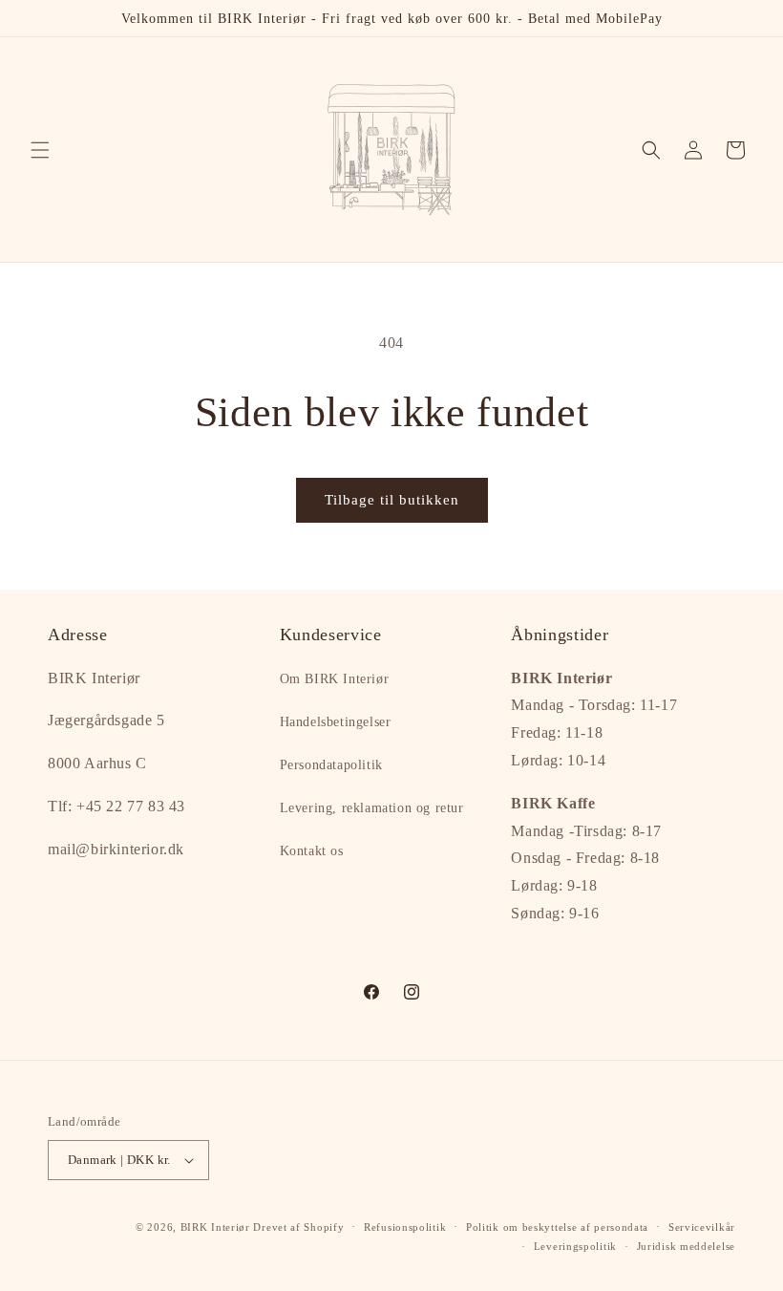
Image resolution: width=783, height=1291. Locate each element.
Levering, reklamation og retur (372, 808)
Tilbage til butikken (392, 499)
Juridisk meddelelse (686, 1246)
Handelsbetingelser (336, 722)
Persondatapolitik (331, 765)
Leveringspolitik (575, 1246)
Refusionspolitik (405, 1227)
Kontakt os (312, 851)
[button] (40, 150)
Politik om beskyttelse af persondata (557, 1227)
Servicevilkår (701, 1227)
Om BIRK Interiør (335, 679)
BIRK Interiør (215, 1227)
